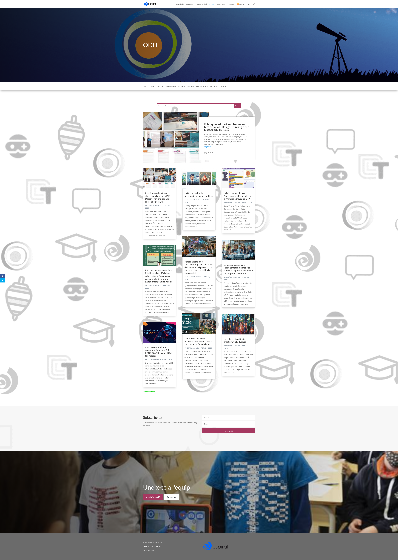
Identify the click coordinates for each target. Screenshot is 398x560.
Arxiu (216, 86)
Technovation (221, 4)
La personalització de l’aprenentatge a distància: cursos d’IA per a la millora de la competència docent (238, 269)
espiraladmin (154, 359)
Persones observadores (204, 86)
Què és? (152, 86)
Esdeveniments (171, 86)
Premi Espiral (202, 4)
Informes (160, 86)
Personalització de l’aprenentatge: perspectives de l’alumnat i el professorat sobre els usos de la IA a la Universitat (198, 267)
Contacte (223, 86)
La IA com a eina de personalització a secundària (198, 194)
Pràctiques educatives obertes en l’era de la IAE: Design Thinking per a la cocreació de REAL (226, 127)
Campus (231, 4)
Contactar (171, 497)
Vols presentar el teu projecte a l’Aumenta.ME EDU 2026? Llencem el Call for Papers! (158, 351)
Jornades (189, 4)
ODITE (211, 4)
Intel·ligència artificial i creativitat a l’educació (235, 340)
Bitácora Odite (154, 205)
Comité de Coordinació (186, 86)
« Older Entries (149, 391)
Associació (180, 4)
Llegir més (207, 147)
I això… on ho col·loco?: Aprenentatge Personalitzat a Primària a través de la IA (237, 196)
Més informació (153, 497)
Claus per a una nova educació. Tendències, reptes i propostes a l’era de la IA (198, 341)
